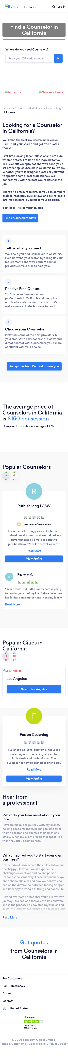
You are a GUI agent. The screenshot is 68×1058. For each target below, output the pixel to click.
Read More (9, 918)
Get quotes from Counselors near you (34, 366)
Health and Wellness (30, 108)
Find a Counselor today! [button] (20, 218)
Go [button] (58, 58)
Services (8, 108)
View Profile (34, 559)
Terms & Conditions (13, 1044)
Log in (61, 7)
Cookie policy (38, 1044)
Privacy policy (58, 1044)
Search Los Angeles (34, 689)
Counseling (53, 108)
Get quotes (34, 942)
